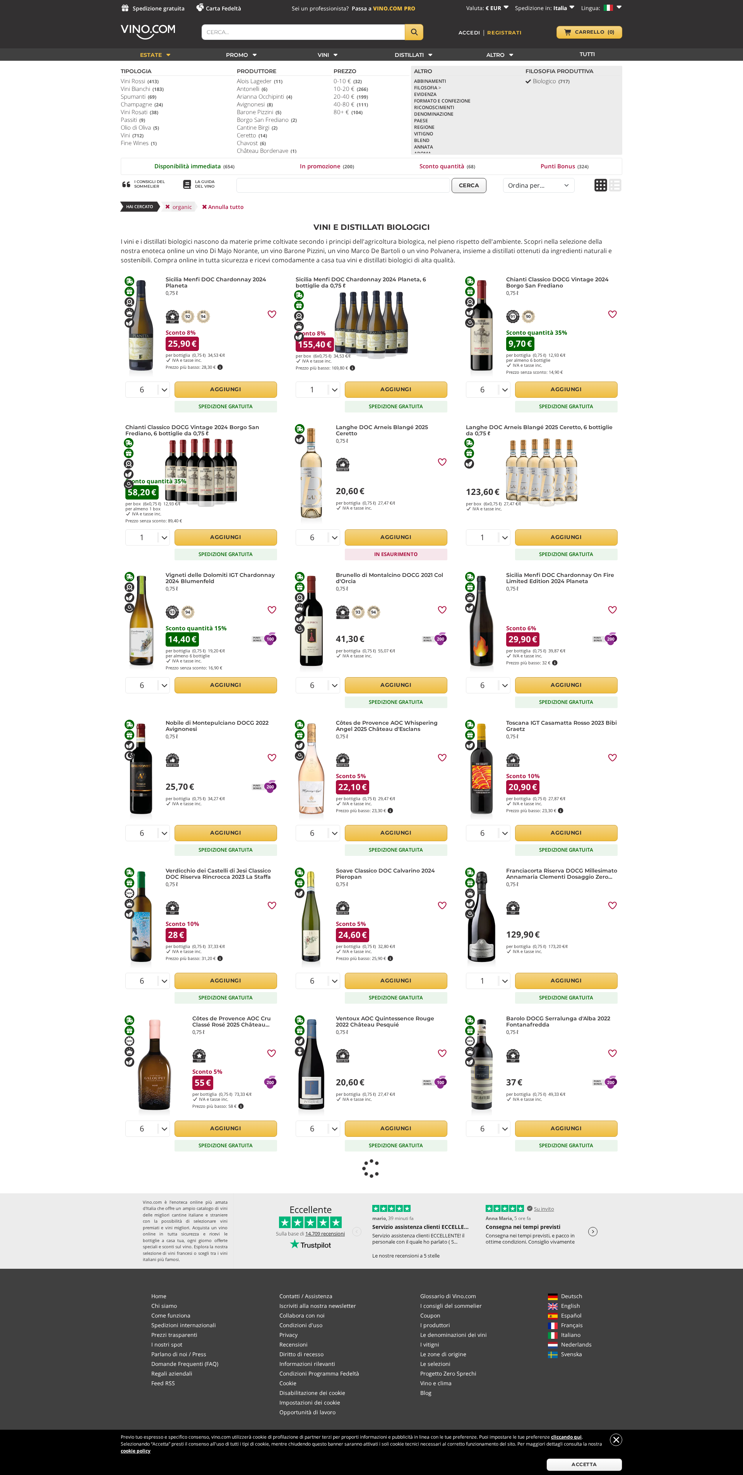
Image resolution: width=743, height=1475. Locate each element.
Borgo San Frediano (267, 119)
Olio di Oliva (140, 127)
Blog (425, 1392)
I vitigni (429, 1344)
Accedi (470, 32)
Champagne (142, 104)
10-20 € (351, 88)
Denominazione (434, 114)
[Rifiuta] (616, 1440)
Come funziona (170, 1315)
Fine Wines (139, 143)
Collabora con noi (302, 1315)
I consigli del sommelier (451, 1305)
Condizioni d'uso (300, 1325)
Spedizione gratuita (159, 8)
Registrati (504, 32)
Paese (421, 120)
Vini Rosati (139, 112)
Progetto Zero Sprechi (448, 1373)
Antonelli (252, 88)
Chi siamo (164, 1305)
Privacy (288, 1334)
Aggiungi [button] (225, 389)
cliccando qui (566, 1437)
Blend (422, 140)
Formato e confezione (442, 101)
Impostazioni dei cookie (309, 1402)
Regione (424, 127)
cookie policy (136, 1451)
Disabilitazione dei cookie (312, 1392)
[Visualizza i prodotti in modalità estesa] (615, 186)
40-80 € (351, 104)
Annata (423, 147)
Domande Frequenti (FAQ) (184, 1363)
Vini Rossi (140, 81)
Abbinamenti (430, 81)
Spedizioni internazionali (183, 1325)
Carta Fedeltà (223, 8)
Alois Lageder (259, 81)
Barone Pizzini (259, 112)
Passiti (133, 119)
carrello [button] (595, 32)
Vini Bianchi (142, 88)
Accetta (584, 1464)
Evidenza (425, 94)
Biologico (551, 81)
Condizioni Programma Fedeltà (319, 1373)
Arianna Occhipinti (264, 96)
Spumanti (138, 96)
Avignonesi (255, 104)
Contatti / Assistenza (305, 1296)
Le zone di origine (443, 1354)
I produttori (435, 1325)
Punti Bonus (565, 166)
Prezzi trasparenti (174, 1334)
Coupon (430, 1315)
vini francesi (180, 1253)
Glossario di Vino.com (448, 1296)
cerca (469, 185)
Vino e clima (436, 1383)
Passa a (383, 8)
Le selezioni (435, 1363)
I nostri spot (166, 1344)
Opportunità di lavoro (307, 1412)
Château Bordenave (266, 150)
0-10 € (348, 81)
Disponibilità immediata (194, 166)
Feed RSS (163, 1383)
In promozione (327, 166)
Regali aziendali (171, 1373)
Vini (132, 135)
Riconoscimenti (434, 107)
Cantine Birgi (257, 127)
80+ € (348, 112)
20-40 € (351, 96)
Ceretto (252, 135)
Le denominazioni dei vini (453, 1334)
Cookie (287, 1383)
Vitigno (423, 133)
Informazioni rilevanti (307, 1363)
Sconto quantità (447, 166)
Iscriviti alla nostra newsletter (317, 1305)
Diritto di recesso (301, 1354)
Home (158, 1296)
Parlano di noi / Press (178, 1354)
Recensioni (293, 1344)
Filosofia (427, 87)
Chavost (251, 143)
